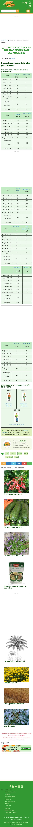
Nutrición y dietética (10, 792)
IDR (7, 453)
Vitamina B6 (27, 113)
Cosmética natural (10, 796)
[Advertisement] (16, 28)
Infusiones (8, 799)
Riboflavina (26, 75)
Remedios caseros (10, 801)
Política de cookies (16, 824)
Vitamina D (27, 268)
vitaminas (9, 457)
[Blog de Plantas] (22, 787)
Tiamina (17, 75)
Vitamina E (16, 343)
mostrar (12, 58)
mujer (20, 453)
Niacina (17, 114)
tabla (26, 453)
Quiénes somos (9, 810)
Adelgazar (7, 794)
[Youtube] (13, 787)
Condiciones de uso (9, 822)
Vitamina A (17, 268)
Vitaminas (8, 404)
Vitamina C (16, 227)
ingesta (13, 453)
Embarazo (8, 805)
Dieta (6, 40)
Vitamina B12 (26, 189)
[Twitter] (16, 787)
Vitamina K (26, 343)
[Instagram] (19, 787)
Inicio (2, 40)
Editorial (23, 441)
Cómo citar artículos (10, 812)
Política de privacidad (22, 822)
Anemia (7, 803)
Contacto (7, 808)
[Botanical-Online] (9, 4)
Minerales (9, 406)
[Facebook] (10, 787)
